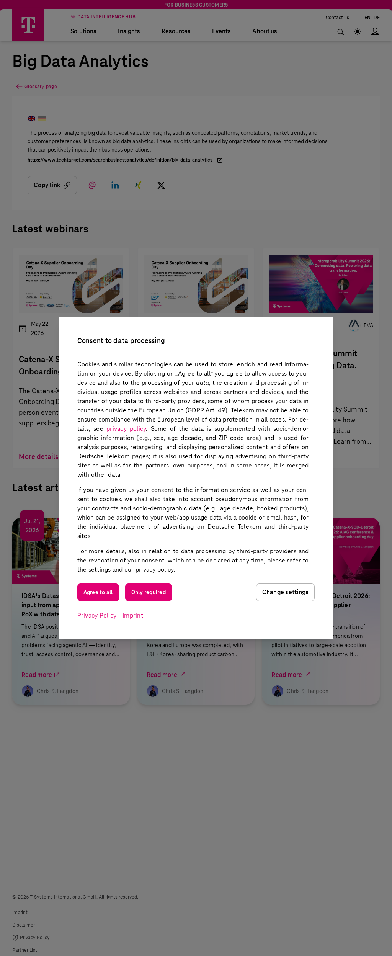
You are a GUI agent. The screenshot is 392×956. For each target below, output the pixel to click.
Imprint (132, 615)
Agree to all (98, 592)
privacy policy (126, 429)
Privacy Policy (97, 615)
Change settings (285, 592)
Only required (148, 592)
